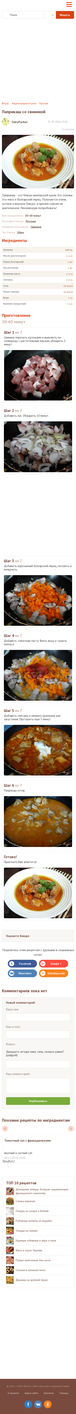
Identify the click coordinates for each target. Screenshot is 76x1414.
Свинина (8, 249)
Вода (6, 297)
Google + (56, 963)
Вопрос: (11, 1044)
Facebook (25, 963)
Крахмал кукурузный (14, 303)
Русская (43, 103)
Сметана (7, 279)
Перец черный (11, 291)
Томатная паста (11, 273)
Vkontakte (25, 973)
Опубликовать (38, 1101)
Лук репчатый (10, 267)
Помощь (64, 1393)
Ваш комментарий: (18, 1074)
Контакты (49, 1393)
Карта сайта (31, 1393)
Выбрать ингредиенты (50, 15)
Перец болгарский (13, 261)
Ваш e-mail (13, 1027)
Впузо (5, 103)
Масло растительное (14, 255)
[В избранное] (72, 121)
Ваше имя (12, 1009)
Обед (20, 232)
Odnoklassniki (56, 973)
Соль (5, 285)
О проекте (13, 1393)
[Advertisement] (38, 60)
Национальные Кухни (24, 103)
